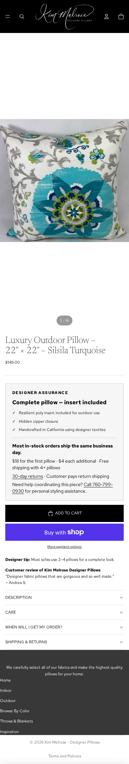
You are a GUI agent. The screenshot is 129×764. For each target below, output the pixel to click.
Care (10, 612)
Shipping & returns (26, 642)
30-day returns (27, 476)
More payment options (64, 546)
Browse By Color (14, 711)
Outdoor (8, 700)
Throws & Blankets (16, 721)
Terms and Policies (64, 756)
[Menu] (7, 16)
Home (5, 680)
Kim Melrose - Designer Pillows (72, 742)
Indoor (6, 690)
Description (18, 597)
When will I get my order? (33, 627)
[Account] (106, 16)
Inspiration (9, 731)
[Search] (22, 16)
